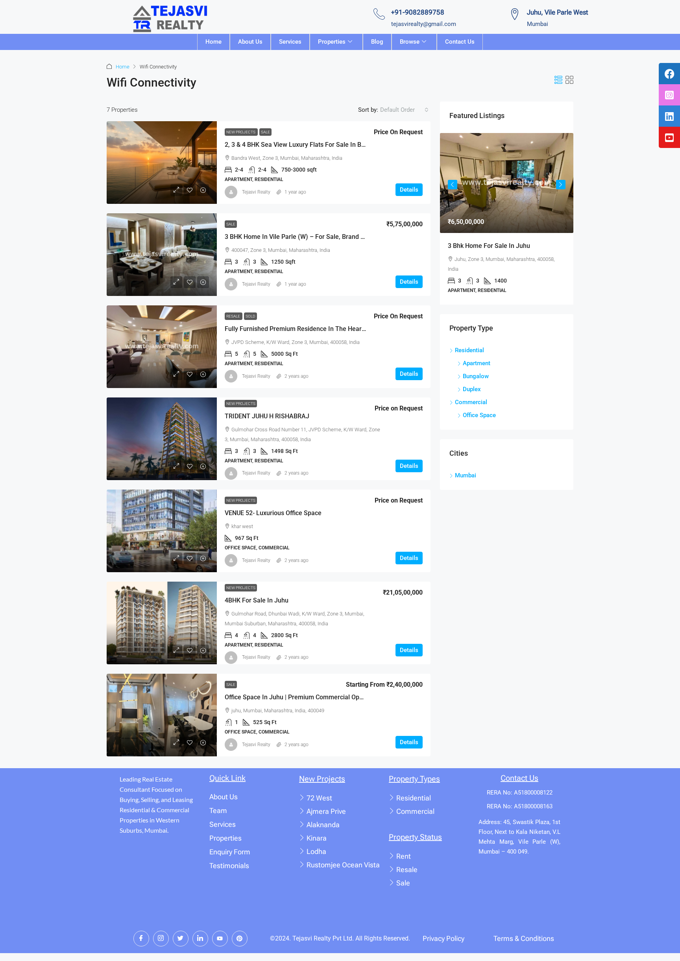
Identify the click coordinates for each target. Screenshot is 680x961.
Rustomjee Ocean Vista (343, 865)
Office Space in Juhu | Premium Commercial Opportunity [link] (304, 697)
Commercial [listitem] (471, 402)
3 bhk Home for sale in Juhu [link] (489, 245)
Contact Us (460, 41)
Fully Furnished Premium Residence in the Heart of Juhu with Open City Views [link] (337, 329)
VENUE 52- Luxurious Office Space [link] (273, 513)
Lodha (316, 851)
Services (290, 41)
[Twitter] (180, 938)
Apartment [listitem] (476, 363)
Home (213, 41)
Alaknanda (323, 825)
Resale (233, 316)
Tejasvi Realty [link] (256, 192)
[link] (162, 162)
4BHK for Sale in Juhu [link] (256, 600)
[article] (506, 219)
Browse (409, 41)
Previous (452, 184)
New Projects (241, 132)
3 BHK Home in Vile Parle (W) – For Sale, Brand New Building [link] (311, 236)
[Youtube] (220, 938)
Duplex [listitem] (472, 389)
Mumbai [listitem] (465, 475)
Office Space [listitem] (479, 415)
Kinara (317, 838)
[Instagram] (161, 938)
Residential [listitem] (469, 350)
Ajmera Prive (326, 811)
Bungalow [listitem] (476, 376)
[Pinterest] (240, 938)
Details (409, 189)
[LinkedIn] (200, 938)
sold (250, 316)
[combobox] (404, 110)
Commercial (415, 811)
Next (560, 184)
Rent (403, 856)
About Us (250, 41)
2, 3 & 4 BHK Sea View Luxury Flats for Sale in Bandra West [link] (309, 144)
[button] (558, 80)
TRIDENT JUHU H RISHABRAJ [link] (267, 416)
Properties (332, 41)
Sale (265, 132)
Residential (413, 798)
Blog (377, 41)
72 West (319, 798)
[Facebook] (141, 938)
